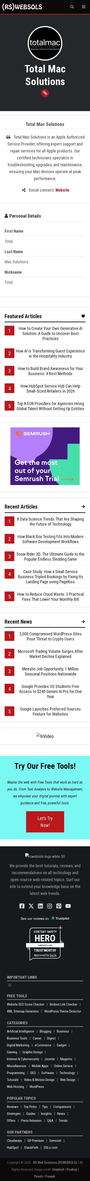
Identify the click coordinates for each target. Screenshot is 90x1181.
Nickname (13, 272)
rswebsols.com (45, 945)
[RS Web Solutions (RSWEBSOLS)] (22, 7)
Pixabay (72, 1169)
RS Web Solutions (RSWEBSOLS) (55, 1162)
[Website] (45, 93)
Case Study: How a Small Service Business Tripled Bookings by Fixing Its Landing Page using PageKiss (50, 576)
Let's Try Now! (45, 822)
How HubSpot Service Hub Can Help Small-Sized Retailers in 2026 (50, 389)
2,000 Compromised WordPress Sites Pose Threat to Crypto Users (50, 636)
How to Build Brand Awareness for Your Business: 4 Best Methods (50, 371)
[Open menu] (9, 985)
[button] (72, 7)
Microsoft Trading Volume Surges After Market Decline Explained (50, 654)
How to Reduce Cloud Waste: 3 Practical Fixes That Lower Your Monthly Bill (50, 597)
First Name (14, 231)
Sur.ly (53, 955)
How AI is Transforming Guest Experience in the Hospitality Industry (50, 353)
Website (62, 190)
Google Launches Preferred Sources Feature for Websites (50, 711)
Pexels (38, 1176)
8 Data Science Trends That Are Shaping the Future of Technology (50, 522)
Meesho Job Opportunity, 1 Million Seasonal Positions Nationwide (50, 671)
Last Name (14, 251)
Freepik (50, 1176)
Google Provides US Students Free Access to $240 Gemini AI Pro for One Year (50, 691)
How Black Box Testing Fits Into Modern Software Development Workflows (51, 539)
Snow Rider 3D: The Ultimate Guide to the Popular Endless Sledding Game (50, 557)
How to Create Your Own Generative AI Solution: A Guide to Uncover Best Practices (50, 333)
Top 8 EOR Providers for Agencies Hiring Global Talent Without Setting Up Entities (50, 406)
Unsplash (58, 1169)
